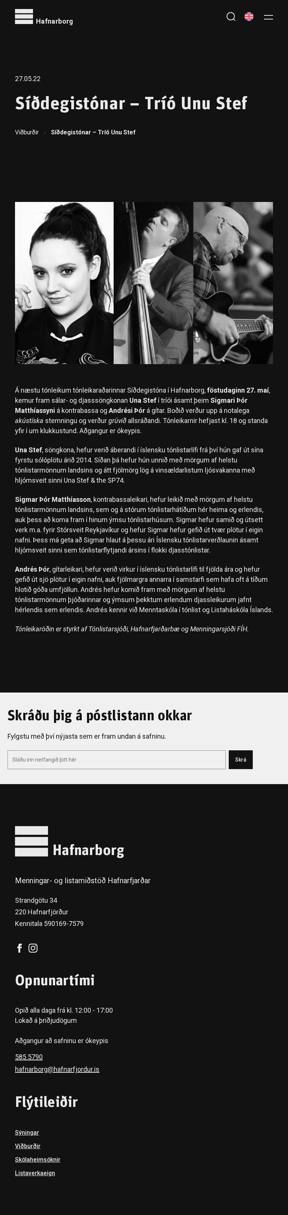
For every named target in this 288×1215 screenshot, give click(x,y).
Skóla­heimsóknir (37, 1159)
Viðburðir (27, 132)
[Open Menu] (268, 16)
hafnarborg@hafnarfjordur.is (57, 1069)
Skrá (240, 760)
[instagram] (33, 948)
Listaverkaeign (35, 1173)
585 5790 (29, 1057)
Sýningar (27, 1132)
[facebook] (19, 948)
